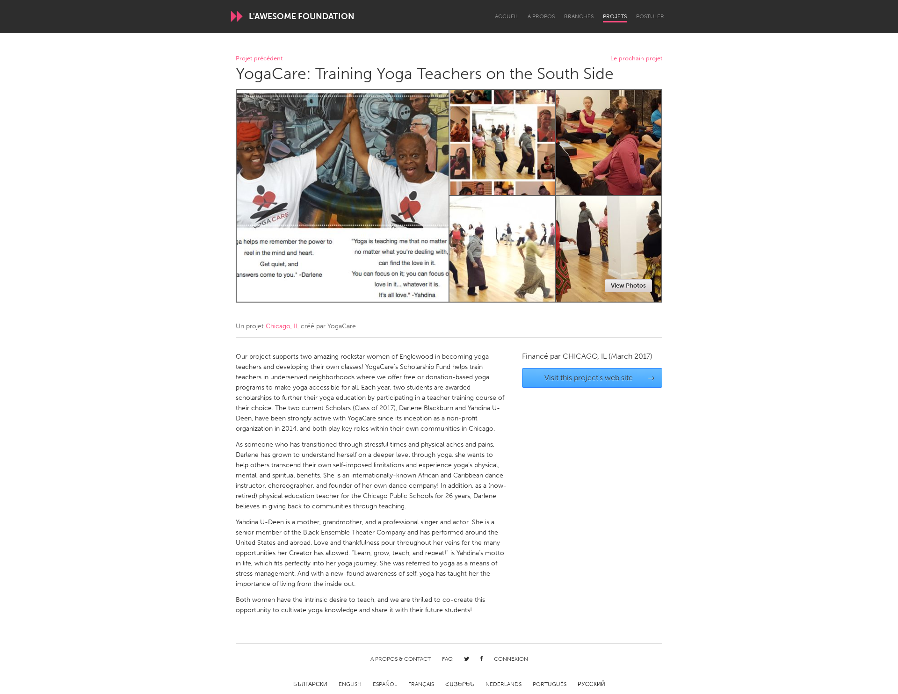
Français (421, 684)
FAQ (447, 659)
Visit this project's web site (599, 377)
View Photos (628, 285)
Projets (615, 16)
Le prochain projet (636, 59)
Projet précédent (259, 59)
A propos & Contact (400, 659)
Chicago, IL (282, 326)
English (350, 684)
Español (385, 684)
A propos (541, 16)
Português (549, 684)
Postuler (650, 16)
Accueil (506, 16)
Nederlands (503, 684)
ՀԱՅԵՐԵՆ (459, 684)
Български (310, 684)
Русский (591, 684)
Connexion (511, 659)
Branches (579, 16)
